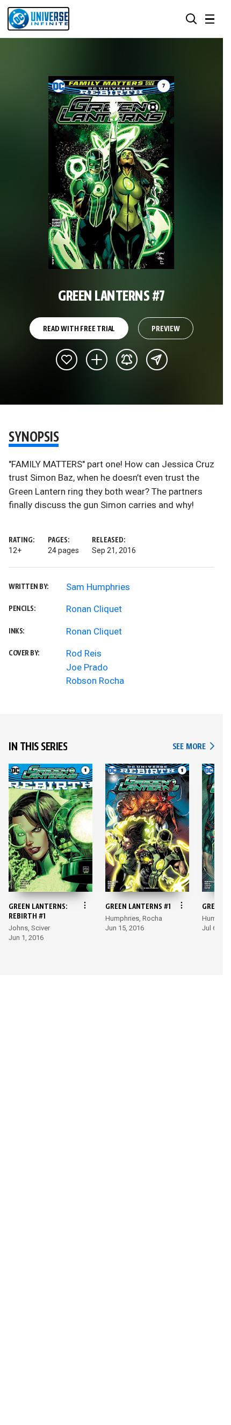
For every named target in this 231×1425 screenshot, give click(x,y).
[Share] (157, 359)
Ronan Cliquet (94, 608)
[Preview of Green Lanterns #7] (111, 172)
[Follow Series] (127, 359)
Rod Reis (84, 653)
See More (193, 746)
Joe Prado (87, 667)
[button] (191, 18)
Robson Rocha (95, 680)
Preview (165, 329)
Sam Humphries (98, 586)
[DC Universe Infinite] (38, 18)
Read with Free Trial (79, 329)
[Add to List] (96, 359)
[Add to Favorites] (66, 359)
